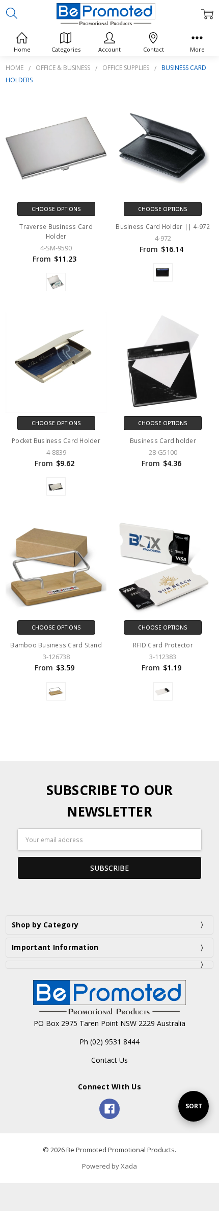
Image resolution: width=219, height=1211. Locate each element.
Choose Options (56, 209)
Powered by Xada (109, 1166)
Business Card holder (163, 440)
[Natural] (56, 691)
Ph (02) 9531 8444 (109, 1041)
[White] (163, 691)
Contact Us (109, 1060)
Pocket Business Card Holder (56, 440)
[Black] (163, 272)
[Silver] (56, 282)
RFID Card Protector (163, 645)
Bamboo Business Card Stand (56, 645)
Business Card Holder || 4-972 (163, 226)
